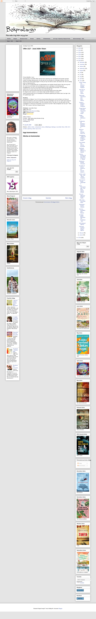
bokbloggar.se (26, 121)
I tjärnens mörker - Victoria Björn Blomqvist (15, 303)
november (82, 64)
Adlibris (24, 116)
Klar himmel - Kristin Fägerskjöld (82, 181)
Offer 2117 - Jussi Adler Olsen (82, 201)
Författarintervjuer (46, 38)
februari (82, 232)
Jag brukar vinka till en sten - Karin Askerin (82, 98)
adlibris (29, 127)
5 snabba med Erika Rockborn (15, 318)
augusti (81, 70)
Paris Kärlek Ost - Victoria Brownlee (82, 144)
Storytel (25, 119)
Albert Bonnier (32, 111)
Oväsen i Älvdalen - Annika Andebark (82, 104)
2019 (79, 237)
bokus (43, 127)
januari (81, 234)
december (82, 62)
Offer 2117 (67, 127)
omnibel (25, 128)
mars (81, 80)
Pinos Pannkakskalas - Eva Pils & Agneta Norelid (82, 189)
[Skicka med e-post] (35, 125)
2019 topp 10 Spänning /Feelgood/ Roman (61, 38)
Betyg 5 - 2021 (10, 41)
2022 (79, 56)
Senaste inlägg (27, 198)
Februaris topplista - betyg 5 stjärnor (82, 228)
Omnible (25, 118)
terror (39, 128)
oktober (81, 66)
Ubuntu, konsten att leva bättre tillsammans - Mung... (82, 157)
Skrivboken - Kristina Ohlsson (82, 206)
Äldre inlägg (68, 198)
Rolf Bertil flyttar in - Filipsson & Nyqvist (82, 150)
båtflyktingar (48, 127)
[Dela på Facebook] (39, 125)
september (82, 68)
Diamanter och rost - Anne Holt (15, 333)
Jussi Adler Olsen (60, 127)
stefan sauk (35, 128)
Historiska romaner (23, 38)
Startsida (9, 38)
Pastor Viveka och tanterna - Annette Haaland (82, 85)
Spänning (38, 38)
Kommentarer (81, 465)
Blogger (60, 608)
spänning (29, 128)
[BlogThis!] (37, 125)
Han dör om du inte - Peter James (82, 91)
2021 (79, 58)
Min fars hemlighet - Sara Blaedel (82, 210)
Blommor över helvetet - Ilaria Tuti (82, 131)
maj (81, 76)
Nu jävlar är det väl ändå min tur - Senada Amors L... (82, 169)
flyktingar (54, 127)
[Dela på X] (38, 125)
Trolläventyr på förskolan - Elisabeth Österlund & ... (82, 124)
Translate (82, 582)
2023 (79, 54)
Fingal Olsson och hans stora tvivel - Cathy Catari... (82, 111)
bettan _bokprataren (36, 127)
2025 (79, 50)
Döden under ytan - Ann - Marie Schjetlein (82, 175)
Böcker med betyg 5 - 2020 (78, 38)
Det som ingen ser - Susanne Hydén (82, 196)
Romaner (32, 38)
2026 (79, 48)
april (81, 78)
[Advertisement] (47, 182)
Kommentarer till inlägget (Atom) (51, 202)
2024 (79, 52)
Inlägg (80, 463)
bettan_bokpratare (11, 157)
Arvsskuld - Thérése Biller (15, 350)
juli (80, 72)
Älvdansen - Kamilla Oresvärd (82, 162)
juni (81, 74)
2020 (79, 60)
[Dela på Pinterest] (41, 125)
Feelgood (15, 38)
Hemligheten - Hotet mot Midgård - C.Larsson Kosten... (82, 138)
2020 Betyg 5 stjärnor (82, 224)
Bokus (29, 116)
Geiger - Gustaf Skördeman (82, 117)
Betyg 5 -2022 (19, 41)
